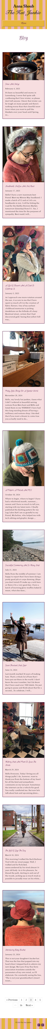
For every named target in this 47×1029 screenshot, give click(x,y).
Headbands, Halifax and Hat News (19, 186)
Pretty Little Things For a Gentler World (21, 391)
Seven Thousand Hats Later (16, 665)
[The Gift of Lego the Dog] (23, 825)
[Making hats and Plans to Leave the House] (23, 729)
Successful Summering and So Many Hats (22, 565)
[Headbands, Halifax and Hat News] (23, 154)
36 (21, 1005)
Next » (29, 1005)
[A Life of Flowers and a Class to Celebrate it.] (23, 253)
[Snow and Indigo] (23, 65)
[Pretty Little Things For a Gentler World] (23, 358)
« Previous (12, 999)
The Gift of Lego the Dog (15, 850)
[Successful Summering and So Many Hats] (23, 545)
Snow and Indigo (12, 84)
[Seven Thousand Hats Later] (23, 631)
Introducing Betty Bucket (15, 950)
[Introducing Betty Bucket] (23, 917)
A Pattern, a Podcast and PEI (18, 490)
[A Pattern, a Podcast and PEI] (23, 458)
